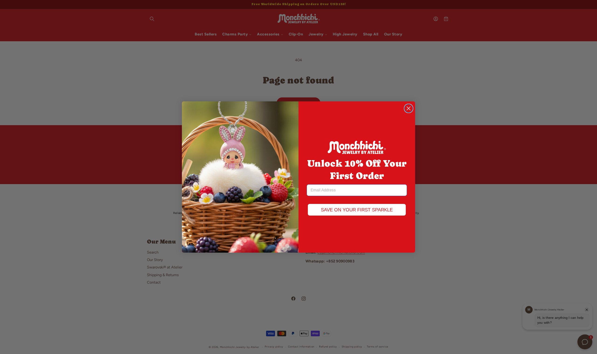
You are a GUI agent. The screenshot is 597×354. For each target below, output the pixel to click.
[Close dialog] (408, 108)
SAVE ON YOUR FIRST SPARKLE (357, 209)
